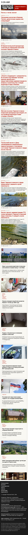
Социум (3, 297)
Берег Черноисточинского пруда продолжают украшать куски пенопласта (12, 184)
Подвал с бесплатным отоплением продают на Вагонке (12, 333)
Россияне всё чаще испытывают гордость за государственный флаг (12, 397)
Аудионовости (4, 492)
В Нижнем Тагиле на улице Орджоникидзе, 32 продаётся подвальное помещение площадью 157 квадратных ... (13, 338)
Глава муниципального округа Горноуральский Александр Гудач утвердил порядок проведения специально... (13, 466)
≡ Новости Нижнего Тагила (20, 7)
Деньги (3, 294)
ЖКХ (3, 295)
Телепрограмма (5, 483)
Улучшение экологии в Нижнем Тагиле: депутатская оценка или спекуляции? (12, 19)
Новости (3, 15)
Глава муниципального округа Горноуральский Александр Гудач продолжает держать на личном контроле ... (13, 373)
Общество (4, 296)
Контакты (3, 484)
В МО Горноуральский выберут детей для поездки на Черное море (14, 461)
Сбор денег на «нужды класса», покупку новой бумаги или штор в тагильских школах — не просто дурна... (13, 272)
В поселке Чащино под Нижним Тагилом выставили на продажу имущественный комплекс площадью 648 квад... (11, 434)
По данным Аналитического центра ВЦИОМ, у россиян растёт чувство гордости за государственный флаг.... (13, 402)
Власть (3, 293)
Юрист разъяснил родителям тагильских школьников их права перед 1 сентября (13, 267)
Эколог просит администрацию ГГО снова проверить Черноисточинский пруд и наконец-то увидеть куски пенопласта (13, 215)
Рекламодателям (5, 486)
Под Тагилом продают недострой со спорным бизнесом (12, 429)
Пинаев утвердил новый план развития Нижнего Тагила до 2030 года (13, 301)
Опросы (3, 487)
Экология (3, 44)
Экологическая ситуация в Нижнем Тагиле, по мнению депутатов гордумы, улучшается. (12, 23)
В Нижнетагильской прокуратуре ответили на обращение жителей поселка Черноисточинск (12, 47)
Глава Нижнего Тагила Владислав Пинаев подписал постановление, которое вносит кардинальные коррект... (12, 306)
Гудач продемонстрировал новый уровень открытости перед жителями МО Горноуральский (13, 367)
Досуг (3, 456)
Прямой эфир (4, 490)
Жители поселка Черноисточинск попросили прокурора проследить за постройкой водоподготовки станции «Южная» (13, 113)
